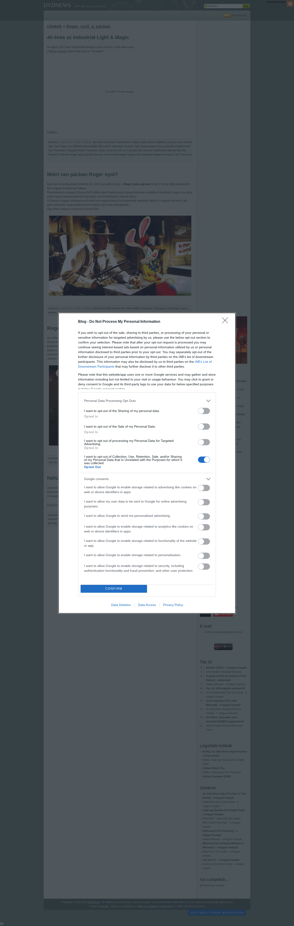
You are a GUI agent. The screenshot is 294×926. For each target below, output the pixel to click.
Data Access (147, 605)
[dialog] (147, 463)
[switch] (204, 411)
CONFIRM (113, 588)
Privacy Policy (173, 605)
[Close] (226, 321)
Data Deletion (121, 605)
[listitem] (147, 400)
